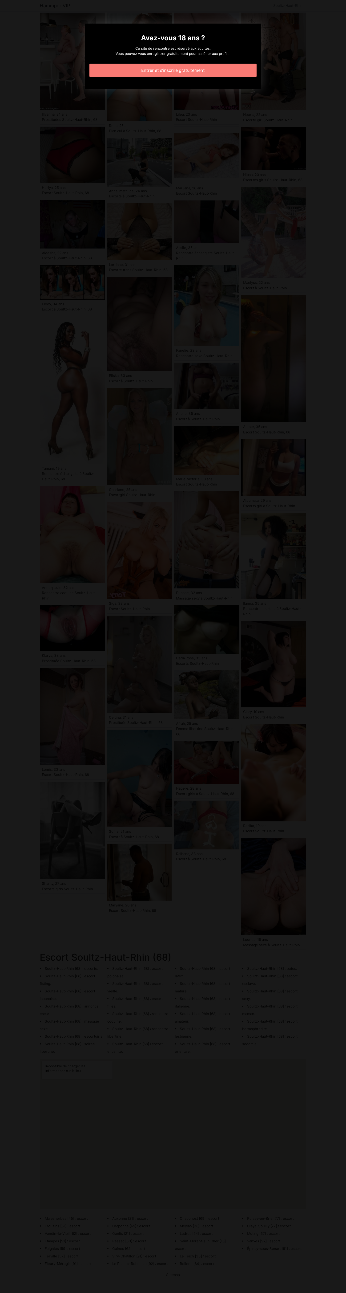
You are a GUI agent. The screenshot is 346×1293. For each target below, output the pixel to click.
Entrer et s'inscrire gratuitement (173, 70)
